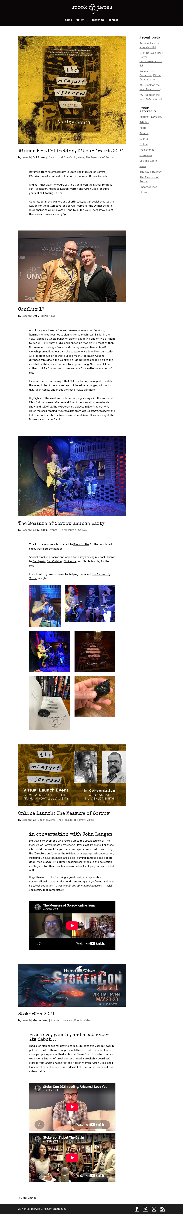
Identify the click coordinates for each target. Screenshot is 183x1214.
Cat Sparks (39, 561)
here (92, 389)
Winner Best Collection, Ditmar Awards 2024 (71, 151)
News (81, 157)
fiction (80, 20)
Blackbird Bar (81, 544)
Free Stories (147, 149)
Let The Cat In (67, 157)
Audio (143, 127)
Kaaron (55, 557)
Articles (144, 122)
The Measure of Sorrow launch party (61, 524)
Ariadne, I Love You (61, 1020)
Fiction (144, 144)
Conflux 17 (31, 310)
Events (53, 530)
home (68, 20)
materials (98, 20)
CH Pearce (70, 561)
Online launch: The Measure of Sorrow (64, 813)
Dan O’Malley (54, 561)
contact (113, 20)
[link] (38, 176)
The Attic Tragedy (151, 171)
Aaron (68, 557)
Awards (53, 157)
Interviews (146, 155)
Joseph (26, 157)
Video (90, 819)
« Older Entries (27, 1197)
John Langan (97, 834)
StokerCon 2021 (36, 1014)
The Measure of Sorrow (100, 157)
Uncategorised (148, 187)
